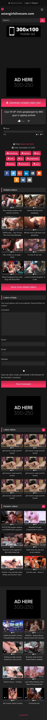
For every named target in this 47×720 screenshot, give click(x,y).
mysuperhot (23, 715)
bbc (37, 153)
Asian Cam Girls (27, 144)
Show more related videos (23, 287)
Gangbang (13, 153)
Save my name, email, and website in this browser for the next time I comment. (22, 376)
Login (27, 3)
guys (37, 164)
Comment (5, 310)
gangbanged (33, 158)
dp (21, 158)
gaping (11, 164)
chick (11, 158)
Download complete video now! (25, 102)
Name (4, 340)
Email (4, 349)
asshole (26, 153)
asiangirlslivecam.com (16, 13)
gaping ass (25, 164)
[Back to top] (39, 713)
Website (4, 359)
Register (35, 3)
